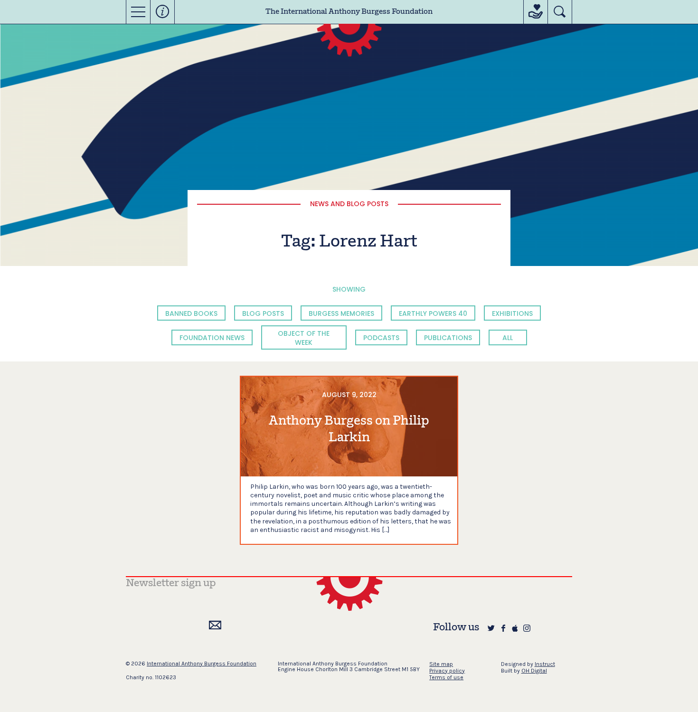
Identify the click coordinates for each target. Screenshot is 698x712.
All (507, 337)
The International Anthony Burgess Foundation (349, 12)
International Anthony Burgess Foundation (201, 663)
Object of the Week (304, 338)
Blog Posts (263, 313)
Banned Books (191, 313)
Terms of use (446, 677)
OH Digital (534, 670)
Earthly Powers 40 (433, 313)
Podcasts (381, 337)
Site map (441, 664)
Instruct (545, 664)
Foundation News (212, 337)
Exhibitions (512, 313)
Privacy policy (447, 670)
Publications (448, 337)
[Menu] (138, 12)
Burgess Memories (341, 313)
